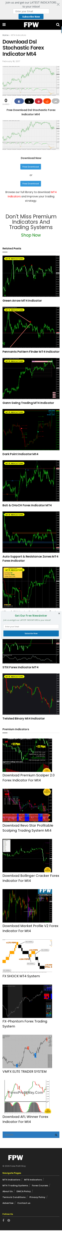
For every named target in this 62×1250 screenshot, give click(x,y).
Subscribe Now (30, 633)
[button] (31, 615)
